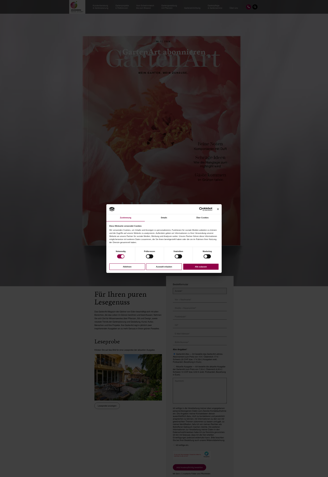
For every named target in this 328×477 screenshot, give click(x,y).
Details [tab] (164, 217)
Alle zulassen (201, 266)
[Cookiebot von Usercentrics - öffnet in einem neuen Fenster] (201, 209)
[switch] (149, 256)
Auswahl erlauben (164, 266)
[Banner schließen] (218, 209)
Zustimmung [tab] (125, 217)
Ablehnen (127, 266)
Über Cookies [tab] (202, 217)
